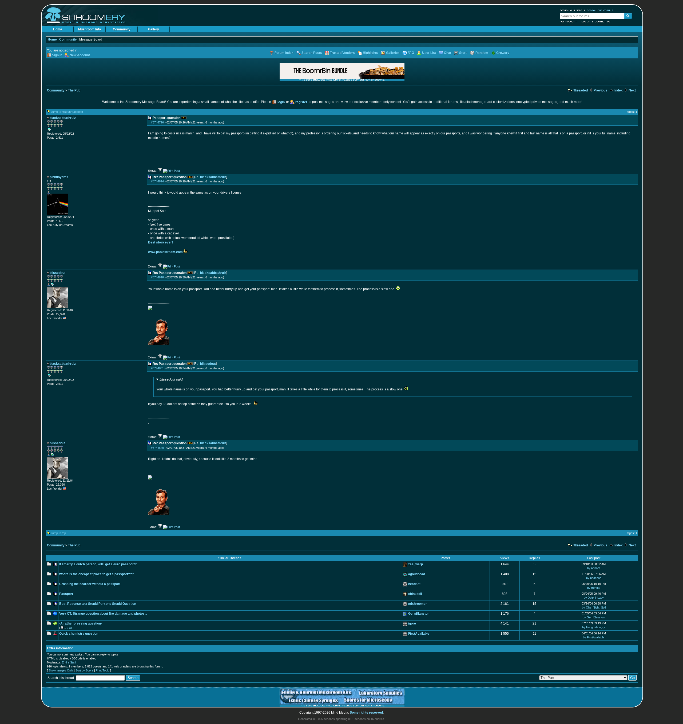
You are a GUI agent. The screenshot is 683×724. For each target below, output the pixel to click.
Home (57, 29)
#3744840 (157, 447)
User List (429, 53)
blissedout (208, 364)
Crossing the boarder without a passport (89, 584)
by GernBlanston (594, 617)
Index (618, 90)
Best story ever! (160, 242)
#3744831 (157, 368)
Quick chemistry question (78, 633)
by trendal (593, 587)
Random (481, 53)
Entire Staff (69, 662)
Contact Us (602, 21)
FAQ (411, 53)
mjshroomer (417, 604)
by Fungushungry (593, 627)
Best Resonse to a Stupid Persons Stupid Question (97, 604)
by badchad (593, 577)
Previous (600, 90)
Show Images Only (61, 670)
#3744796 (157, 122)
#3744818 (157, 277)
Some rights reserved (366, 712)
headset (414, 584)
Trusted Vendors (342, 53)
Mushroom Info (89, 29)
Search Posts (311, 53)
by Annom (593, 568)
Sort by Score (84, 670)
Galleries (393, 53)
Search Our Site (571, 10)
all (70, 627)
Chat (447, 53)
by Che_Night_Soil (594, 607)
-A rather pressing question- (80, 623)
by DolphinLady (594, 597)
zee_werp (415, 564)
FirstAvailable (418, 633)
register (301, 102)
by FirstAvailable (593, 637)
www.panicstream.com (165, 252)
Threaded (580, 90)
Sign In (57, 55)
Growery (502, 53)
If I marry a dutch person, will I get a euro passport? (98, 564)
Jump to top (58, 533)
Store (463, 53)
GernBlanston (418, 613)
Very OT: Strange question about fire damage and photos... (103, 613)
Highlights (370, 53)
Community (121, 29)
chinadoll (415, 594)
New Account (568, 21)
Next (632, 90)
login (281, 102)
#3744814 (157, 181)
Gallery (153, 29)
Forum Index (284, 53)
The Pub (74, 90)
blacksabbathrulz (213, 177)
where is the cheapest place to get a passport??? (96, 574)
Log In (586, 21)
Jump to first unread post (67, 111)
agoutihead (416, 574)
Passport (66, 594)
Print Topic (102, 670)
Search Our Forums (600, 10)
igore (412, 623)
